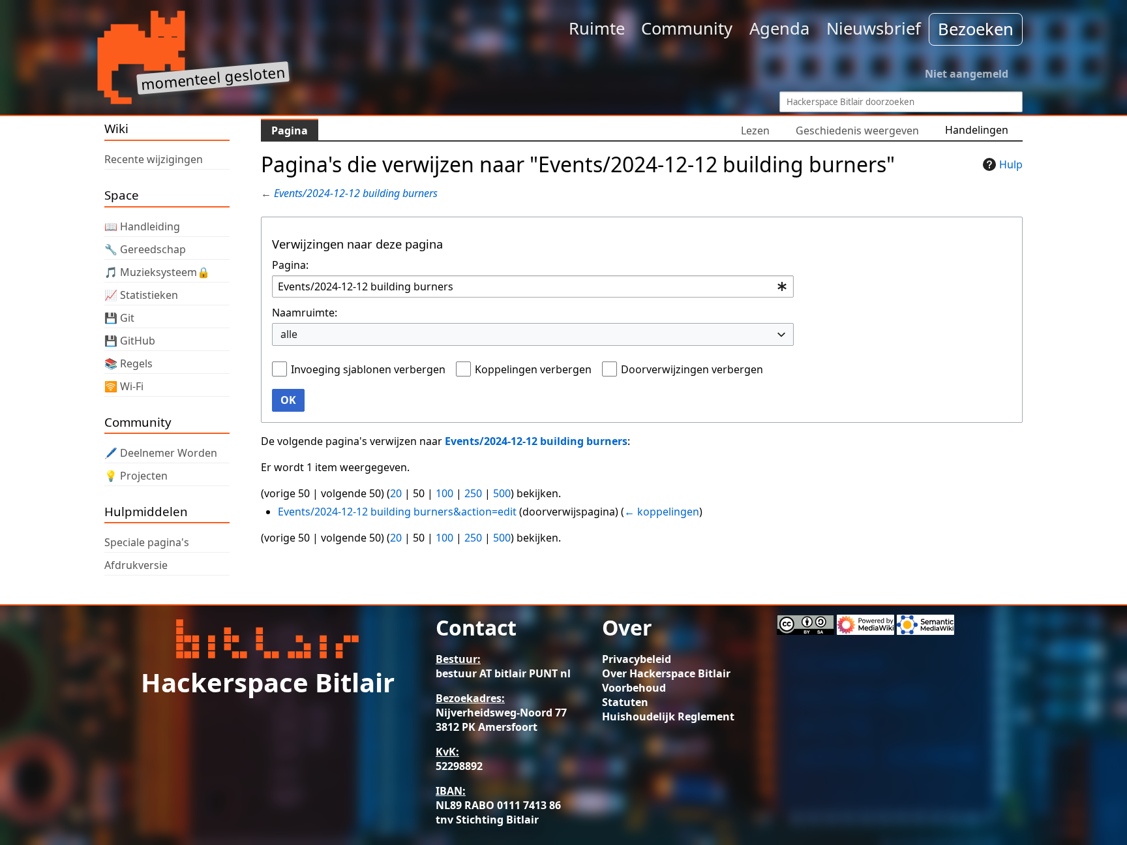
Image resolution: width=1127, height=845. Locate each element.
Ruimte (597, 28)
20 (396, 493)
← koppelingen (661, 511)
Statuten (625, 702)
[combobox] (533, 286)
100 (444, 493)
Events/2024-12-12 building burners (356, 193)
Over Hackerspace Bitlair (666, 673)
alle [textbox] (288, 334)
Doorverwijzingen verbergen (692, 369)
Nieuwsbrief (873, 28)
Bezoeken (976, 29)
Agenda (779, 28)
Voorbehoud (634, 688)
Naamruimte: (304, 312)
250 (473, 493)
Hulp (1011, 164)
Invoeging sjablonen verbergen (368, 369)
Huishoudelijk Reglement (668, 716)
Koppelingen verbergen (533, 369)
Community (686, 28)
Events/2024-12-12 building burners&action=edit (397, 511)
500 (502, 493)
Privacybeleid (636, 659)
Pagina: (290, 265)
